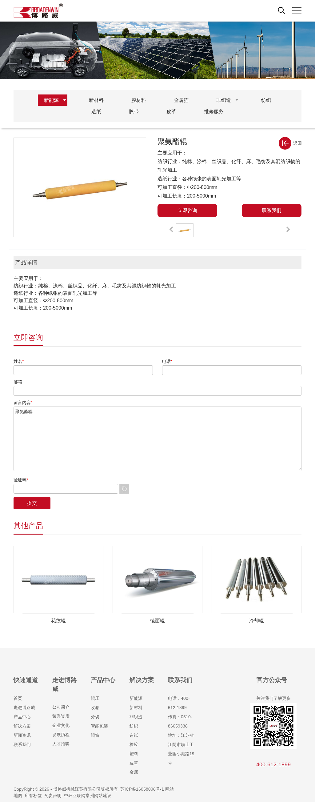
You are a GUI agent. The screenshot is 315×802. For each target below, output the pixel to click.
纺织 (134, 726)
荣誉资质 (61, 716)
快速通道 (26, 679)
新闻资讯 (22, 735)
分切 (95, 716)
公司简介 (61, 706)
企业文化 (61, 725)
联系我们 (22, 744)
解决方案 (22, 726)
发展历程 (61, 734)
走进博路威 (24, 707)
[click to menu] (296, 11)
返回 (297, 143)
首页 (18, 698)
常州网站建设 (98, 795)
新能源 (136, 698)
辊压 (95, 698)
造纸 (134, 735)
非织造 (136, 716)
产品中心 (22, 716)
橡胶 (134, 744)
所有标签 (33, 795)
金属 (134, 772)
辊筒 (95, 735)
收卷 (95, 707)
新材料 (136, 707)
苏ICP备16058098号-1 (142, 789)
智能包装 (99, 726)
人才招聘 (61, 743)
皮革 (134, 762)
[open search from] (281, 10)
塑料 (134, 753)
